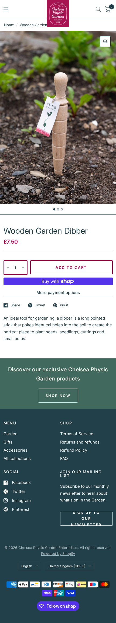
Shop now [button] (58, 395)
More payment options (58, 292)
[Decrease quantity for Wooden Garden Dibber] (8, 267)
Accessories (16, 450)
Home (9, 25)
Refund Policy (73, 450)
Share (15, 305)
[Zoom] (105, 41)
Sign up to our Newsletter (86, 519)
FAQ (64, 458)
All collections (17, 458)
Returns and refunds (80, 442)
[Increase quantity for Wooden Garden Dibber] (23, 267)
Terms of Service (76, 433)
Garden (11, 433)
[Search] (98, 9)
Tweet (40, 305)
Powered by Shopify (58, 553)
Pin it (64, 305)
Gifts (8, 442)
